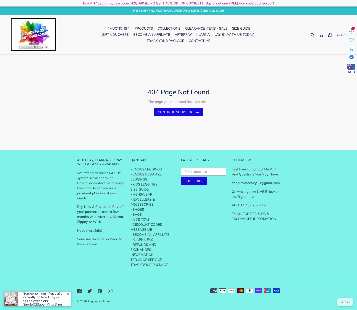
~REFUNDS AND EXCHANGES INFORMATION (143, 249)
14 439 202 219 (253, 205)
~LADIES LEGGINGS (146, 169)
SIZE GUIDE (140, 189)
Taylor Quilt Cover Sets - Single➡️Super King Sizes (43, 301)
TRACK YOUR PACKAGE (149, 265)
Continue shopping (176, 112)
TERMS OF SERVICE (146, 260)
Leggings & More (99, 301)
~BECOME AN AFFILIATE (150, 234)
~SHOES (137, 209)
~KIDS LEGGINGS (144, 184)
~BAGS (136, 214)
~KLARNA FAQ (142, 239)
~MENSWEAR (141, 194)
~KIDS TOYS (140, 219)
